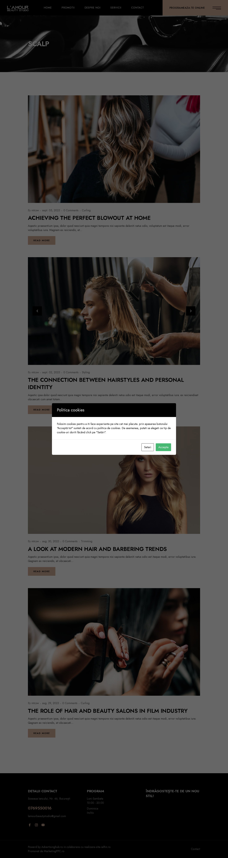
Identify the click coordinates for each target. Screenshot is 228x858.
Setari (147, 447)
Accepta (163, 447)
